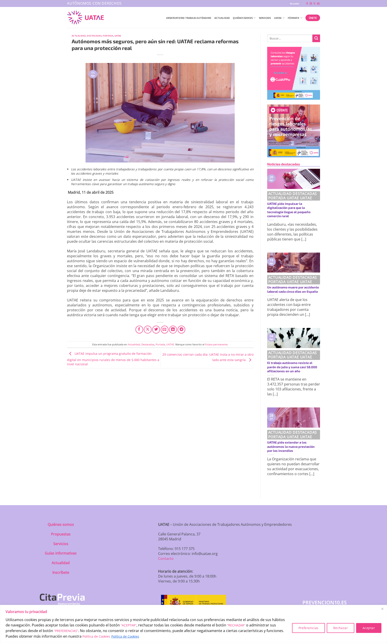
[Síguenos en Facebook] (307, 3)
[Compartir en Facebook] (139, 329)
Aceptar (369, 628)
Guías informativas (61, 553)
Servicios (265, 17)
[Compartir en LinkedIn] (173, 329)
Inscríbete (60, 572)
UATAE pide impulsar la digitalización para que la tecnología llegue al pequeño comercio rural (288, 210)
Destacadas (94, 35)
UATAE (278, 17)
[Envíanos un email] (318, 3)
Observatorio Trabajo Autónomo (188, 17)
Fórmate (293, 17)
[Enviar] (316, 38)
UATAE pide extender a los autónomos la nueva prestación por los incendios (291, 446)
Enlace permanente (216, 344)
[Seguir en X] (314, 3)
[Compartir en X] (147, 329)
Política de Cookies (96, 636)
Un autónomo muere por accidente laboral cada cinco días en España (293, 289)
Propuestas (61, 534)
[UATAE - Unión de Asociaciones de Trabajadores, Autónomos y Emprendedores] (85, 17)
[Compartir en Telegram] (181, 329)
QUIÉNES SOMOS (243, 17)
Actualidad (222, 17)
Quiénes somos (61, 524)
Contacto (166, 558)
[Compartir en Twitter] (156, 329)
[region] (193, 624)
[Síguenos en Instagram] (311, 3)
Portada (108, 35)
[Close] (382, 608)
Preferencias (308, 628)
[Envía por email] (164, 329)
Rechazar (340, 628)
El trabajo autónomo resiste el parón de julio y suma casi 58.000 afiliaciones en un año (292, 367)
